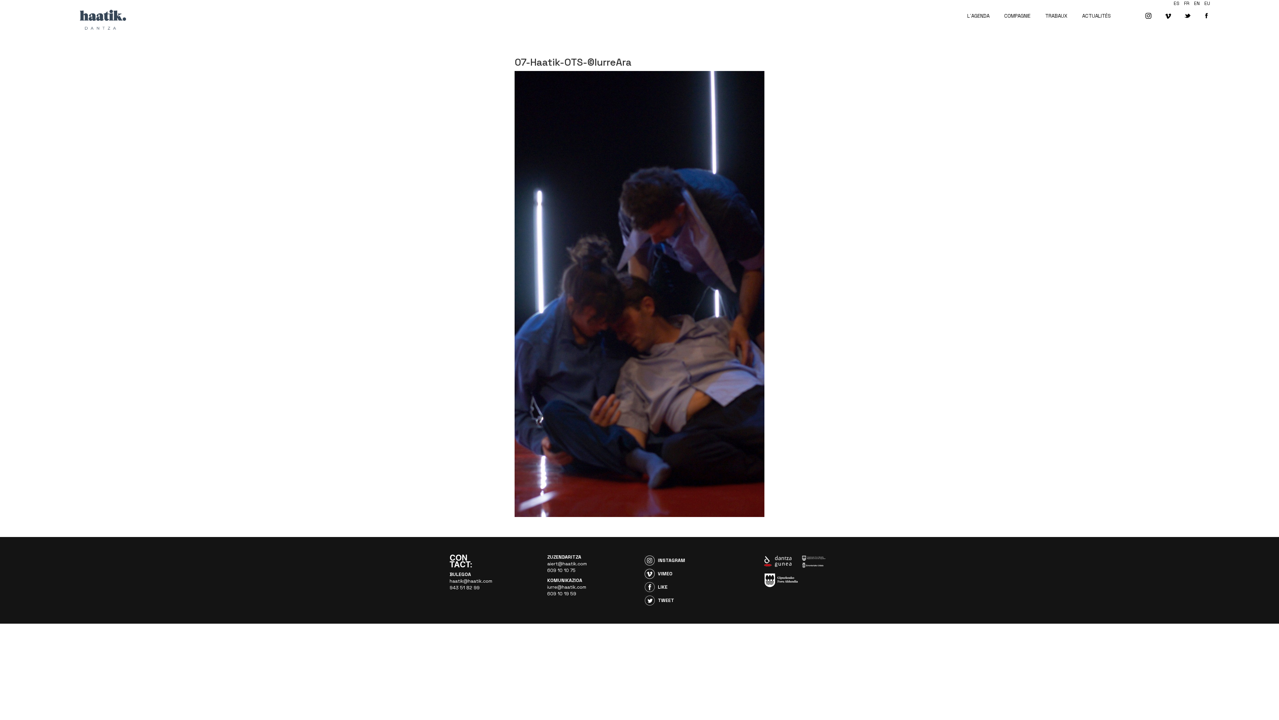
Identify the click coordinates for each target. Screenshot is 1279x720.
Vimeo (665, 574)
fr (1186, 3)
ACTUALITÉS (1096, 16)
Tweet (666, 600)
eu (1207, 3)
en (1197, 3)
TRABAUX (1056, 16)
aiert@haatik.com (567, 564)
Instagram (671, 560)
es (1176, 3)
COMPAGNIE (1017, 16)
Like (662, 587)
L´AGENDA (978, 16)
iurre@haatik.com (566, 587)
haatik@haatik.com (471, 581)
